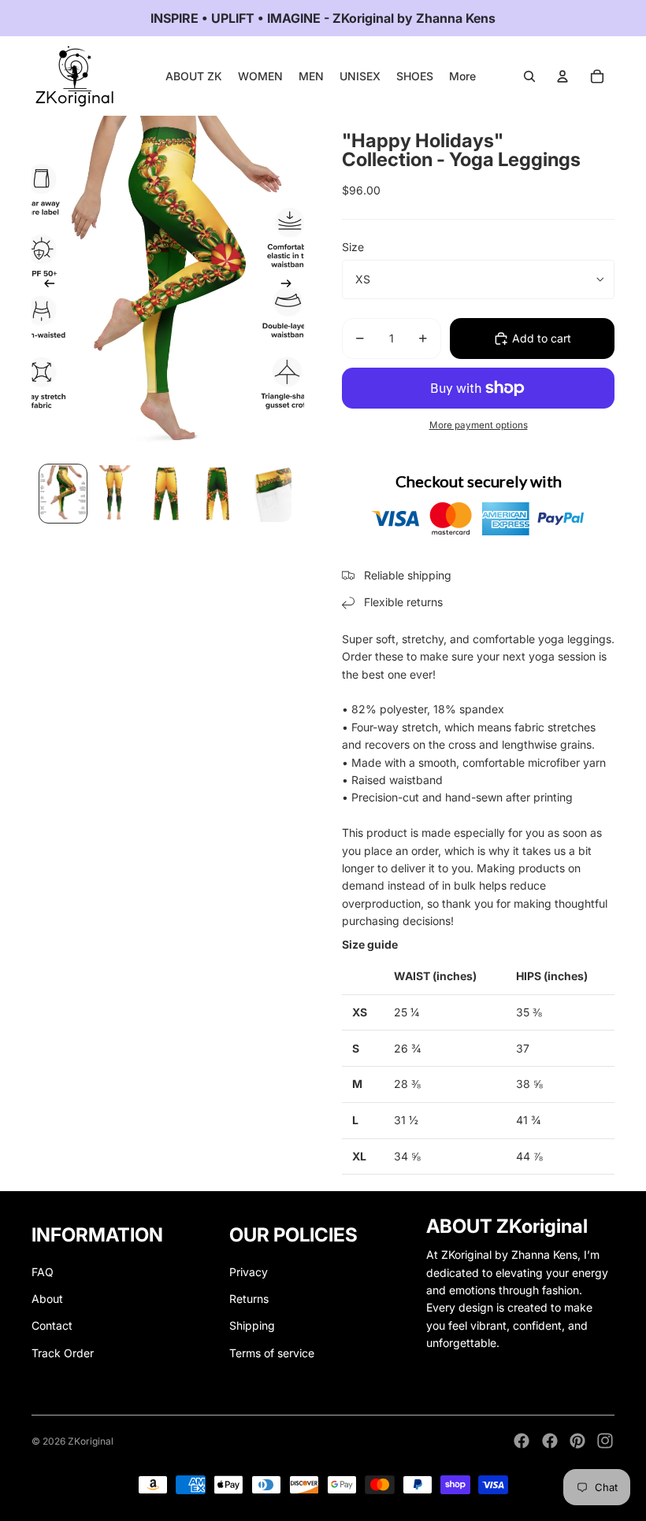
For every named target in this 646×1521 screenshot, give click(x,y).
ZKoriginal (90, 1441)
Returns (249, 1298)
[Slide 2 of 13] (114, 493)
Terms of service (271, 1353)
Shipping (252, 1325)
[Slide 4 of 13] (217, 493)
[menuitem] (462, 76)
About (47, 1298)
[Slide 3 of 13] (165, 493)
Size (353, 247)
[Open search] (529, 76)
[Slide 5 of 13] (269, 493)
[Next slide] (291, 286)
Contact (52, 1325)
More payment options (478, 425)
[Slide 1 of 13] (62, 493)
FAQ (43, 1272)
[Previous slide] (45, 286)
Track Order (63, 1353)
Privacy (248, 1272)
